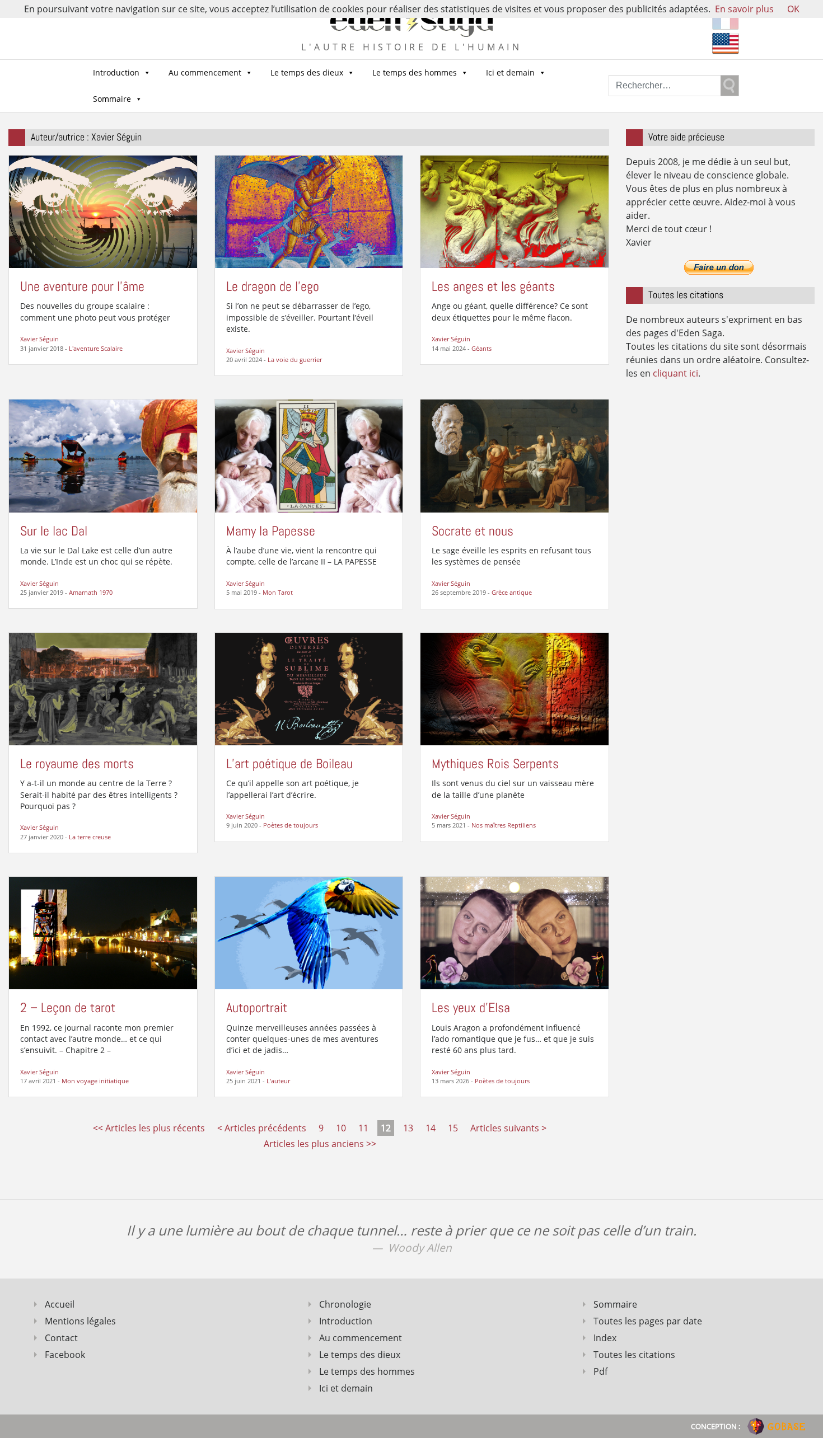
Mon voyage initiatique (95, 1081)
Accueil (59, 1304)
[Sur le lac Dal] (103, 455)
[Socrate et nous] (514, 455)
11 (363, 1128)
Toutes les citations (634, 1354)
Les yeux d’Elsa (471, 1007)
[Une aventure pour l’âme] (103, 211)
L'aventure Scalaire (96, 348)
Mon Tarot (278, 592)
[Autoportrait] (309, 932)
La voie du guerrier (295, 359)
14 (430, 1128)
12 (386, 1128)
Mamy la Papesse (270, 530)
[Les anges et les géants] (514, 211)
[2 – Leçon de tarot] (103, 932)
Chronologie (345, 1304)
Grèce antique (512, 592)
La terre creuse (90, 837)
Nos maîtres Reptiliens (503, 825)
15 (453, 1128)
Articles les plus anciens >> (320, 1144)
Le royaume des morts (77, 763)
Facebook (65, 1354)
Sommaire (112, 98)
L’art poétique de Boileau (289, 763)
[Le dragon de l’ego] (309, 211)
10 (341, 1128)
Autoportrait (256, 1007)
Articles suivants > (508, 1128)
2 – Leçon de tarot (67, 1007)
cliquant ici (675, 373)
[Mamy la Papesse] (309, 455)
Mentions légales (80, 1321)
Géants (481, 348)
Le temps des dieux (306, 72)
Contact (61, 1338)
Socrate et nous (472, 530)
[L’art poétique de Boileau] (309, 688)
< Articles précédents (261, 1128)
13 (408, 1128)
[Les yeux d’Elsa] (514, 932)
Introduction (116, 72)
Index (604, 1338)
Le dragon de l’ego (272, 286)
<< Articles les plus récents (149, 1128)
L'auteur (278, 1081)
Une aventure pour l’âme (82, 286)
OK (793, 9)
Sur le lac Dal (53, 530)
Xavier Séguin (39, 339)
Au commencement (205, 72)
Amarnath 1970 (91, 592)
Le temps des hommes (414, 72)
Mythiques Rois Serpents (495, 763)
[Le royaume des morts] (103, 688)
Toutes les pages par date (647, 1321)
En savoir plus (744, 9)
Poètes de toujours (290, 825)
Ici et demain (510, 72)
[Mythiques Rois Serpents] (514, 688)
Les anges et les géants (493, 286)
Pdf (600, 1371)
